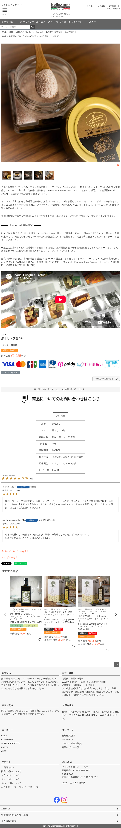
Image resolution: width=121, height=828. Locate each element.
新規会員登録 (68, 735)
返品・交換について (16, 714)
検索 (32, 27)
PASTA (4, 747)
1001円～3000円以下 (27, 36)
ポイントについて (10, 779)
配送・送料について (76, 695)
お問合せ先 (67, 705)
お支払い (6, 673)
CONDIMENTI (8, 739)
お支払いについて (10, 775)
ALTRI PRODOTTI (10, 743)
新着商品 (8, 21)
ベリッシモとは (58, 21)
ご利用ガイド (114, 6)
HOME (3, 32)
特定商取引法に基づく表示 (14, 815)
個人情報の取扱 (9, 821)
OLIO (4, 735)
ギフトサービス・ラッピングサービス (20, 787)
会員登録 (101, 6)
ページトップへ (116, 664)
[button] (5, 614)
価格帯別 (12, 36)
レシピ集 (60, 415)
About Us (67, 762)
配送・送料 (67, 673)
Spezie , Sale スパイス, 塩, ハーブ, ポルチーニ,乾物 (30, 32)
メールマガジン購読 (72, 743)
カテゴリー (7, 730)
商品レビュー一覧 (70, 747)
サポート (6, 762)
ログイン (90, 6)
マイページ (76, 21)
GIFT (3, 751)
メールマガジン (113, 9)
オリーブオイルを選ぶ (34, 21)
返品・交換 (7, 705)
